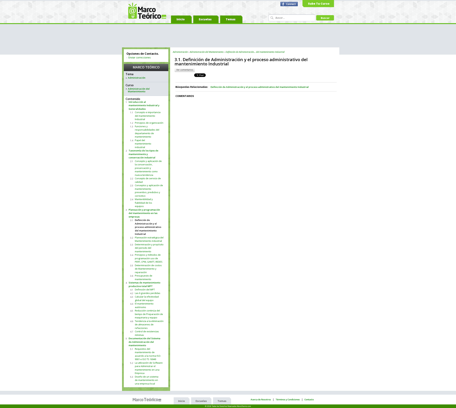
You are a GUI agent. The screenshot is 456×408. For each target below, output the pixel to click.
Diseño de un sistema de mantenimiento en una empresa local (146, 380)
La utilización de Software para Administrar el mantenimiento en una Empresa (149, 368)
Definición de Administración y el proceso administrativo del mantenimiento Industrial (148, 227)
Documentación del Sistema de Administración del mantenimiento (144, 342)
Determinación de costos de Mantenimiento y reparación (148, 269)
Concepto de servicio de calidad (148, 180)
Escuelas (205, 19)
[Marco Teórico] (148, 399)
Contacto (309, 399)
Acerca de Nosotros (261, 399)
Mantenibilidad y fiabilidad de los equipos (144, 203)
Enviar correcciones (139, 57)
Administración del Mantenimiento (139, 90)
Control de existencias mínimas (147, 333)
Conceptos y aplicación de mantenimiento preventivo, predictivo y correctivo (149, 190)
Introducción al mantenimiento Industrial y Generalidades (144, 105)
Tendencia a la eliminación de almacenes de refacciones (149, 324)
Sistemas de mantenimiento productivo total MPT (144, 284)
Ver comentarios (184, 69)
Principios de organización (149, 122)
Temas (230, 19)
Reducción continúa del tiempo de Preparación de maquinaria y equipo (149, 314)
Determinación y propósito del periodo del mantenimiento (149, 248)
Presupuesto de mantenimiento (143, 277)
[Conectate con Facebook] (289, 4)
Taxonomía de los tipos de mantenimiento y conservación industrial (143, 154)
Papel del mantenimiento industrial (143, 144)
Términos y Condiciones (288, 399)
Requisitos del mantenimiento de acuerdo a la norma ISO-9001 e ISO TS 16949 (148, 354)
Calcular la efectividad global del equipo (147, 298)
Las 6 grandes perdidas (147, 293)
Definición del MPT (145, 289)
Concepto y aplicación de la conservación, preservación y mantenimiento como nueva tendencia (148, 168)
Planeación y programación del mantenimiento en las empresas (144, 213)
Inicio (181, 19)
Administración (136, 77)
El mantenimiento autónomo (144, 305)
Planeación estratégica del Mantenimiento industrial (149, 239)
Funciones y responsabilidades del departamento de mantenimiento (147, 131)
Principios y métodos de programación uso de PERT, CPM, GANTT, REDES (148, 258)
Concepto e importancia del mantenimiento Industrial (147, 116)
